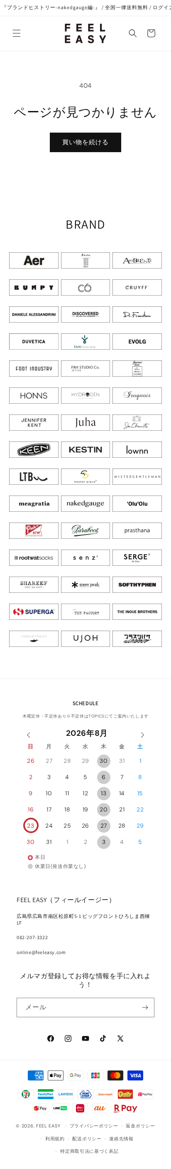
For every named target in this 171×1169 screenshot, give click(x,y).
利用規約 (55, 1139)
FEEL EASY (48, 1126)
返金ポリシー (140, 1126)
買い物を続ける (85, 142)
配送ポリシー (86, 1139)
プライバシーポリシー (94, 1126)
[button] (16, 33)
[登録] (145, 1007)
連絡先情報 (121, 1139)
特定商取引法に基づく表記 (89, 1151)
